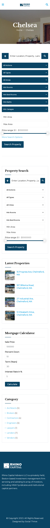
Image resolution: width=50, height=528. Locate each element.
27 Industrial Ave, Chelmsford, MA (25, 300)
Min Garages (8, 109)
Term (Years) (11, 362)
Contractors (12, 418)
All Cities (10, 205)
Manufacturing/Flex (14, 273)
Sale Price (10, 342)
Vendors (11, 438)
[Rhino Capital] (25, 5)
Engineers (12, 423)
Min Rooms (8, 87)
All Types (7, 73)
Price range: (7, 130)
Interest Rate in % (13, 372)
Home (19, 30)
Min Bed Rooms (10, 95)
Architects (12, 408)
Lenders (11, 433)
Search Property (12, 144)
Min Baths (7, 102)
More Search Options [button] (12, 137)
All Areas (7, 80)
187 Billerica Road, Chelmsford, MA (25, 286)
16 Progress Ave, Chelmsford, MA (30, 273)
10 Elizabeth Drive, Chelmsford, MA (25, 313)
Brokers (10, 413)
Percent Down (12, 352)
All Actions (7, 65)
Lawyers (11, 428)
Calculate (12, 384)
